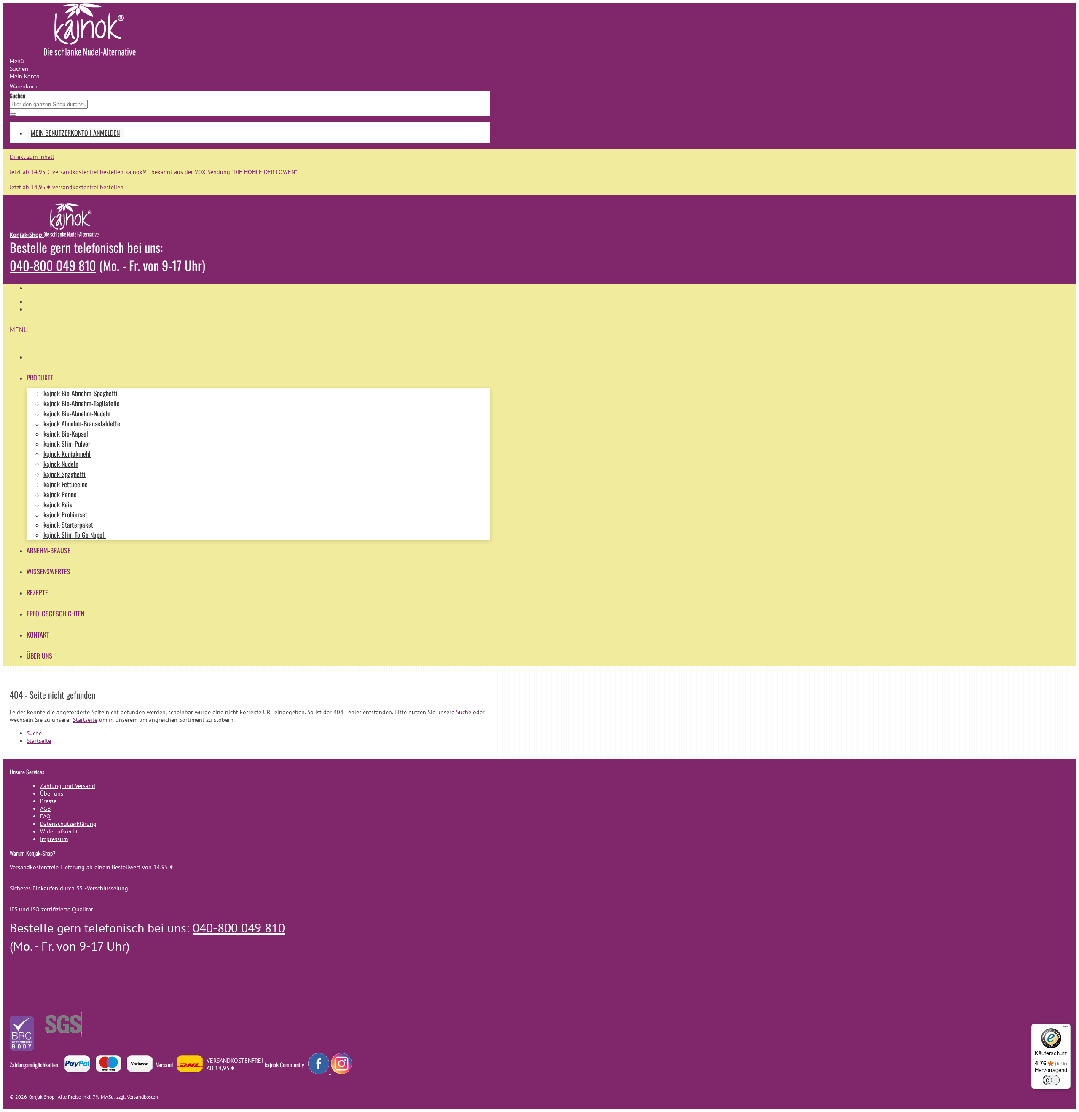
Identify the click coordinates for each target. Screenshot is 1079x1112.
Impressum (54, 839)
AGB (45, 808)
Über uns (51, 793)
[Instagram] (341, 1072)
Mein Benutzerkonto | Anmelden (75, 133)
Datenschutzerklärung (68, 824)
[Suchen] (13, 114)
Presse (48, 801)
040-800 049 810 (53, 265)
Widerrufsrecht (59, 831)
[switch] (1051, 1080)
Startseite (85, 719)
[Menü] (1065, 1029)
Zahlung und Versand (67, 786)
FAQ (45, 816)
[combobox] (49, 104)
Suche (463, 712)
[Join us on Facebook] (319, 1072)
